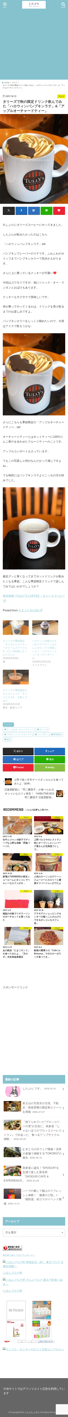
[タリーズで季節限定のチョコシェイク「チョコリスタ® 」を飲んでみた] (16, 677)
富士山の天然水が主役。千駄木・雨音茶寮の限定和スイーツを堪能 (42, 1107)
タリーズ (44, 729)
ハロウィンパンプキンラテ (19, 734)
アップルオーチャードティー (20, 729)
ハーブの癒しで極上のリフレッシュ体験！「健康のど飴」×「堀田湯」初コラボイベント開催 (33, 1197)
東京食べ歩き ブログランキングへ (19, 1255)
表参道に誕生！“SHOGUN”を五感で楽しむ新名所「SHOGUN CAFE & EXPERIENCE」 (31, 1174)
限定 (9, 739)
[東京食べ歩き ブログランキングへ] (12, 1250)
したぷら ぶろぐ (32, 1412)
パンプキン (42, 734)
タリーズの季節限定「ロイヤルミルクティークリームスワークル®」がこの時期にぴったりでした (15, 647)
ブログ (9, 724)
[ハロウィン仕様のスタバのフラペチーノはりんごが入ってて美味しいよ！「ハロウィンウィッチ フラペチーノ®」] (45, 627)
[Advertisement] (34, 44)
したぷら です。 (39, 1088)
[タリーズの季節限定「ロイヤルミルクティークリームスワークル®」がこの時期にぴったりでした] (16, 627)
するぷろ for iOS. (28, 610)
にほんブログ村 (12, 1272)
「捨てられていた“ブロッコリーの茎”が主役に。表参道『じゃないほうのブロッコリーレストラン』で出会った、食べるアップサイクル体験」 (33, 1130)
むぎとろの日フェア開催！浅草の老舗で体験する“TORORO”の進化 (42, 1153)
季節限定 (58, 734)
